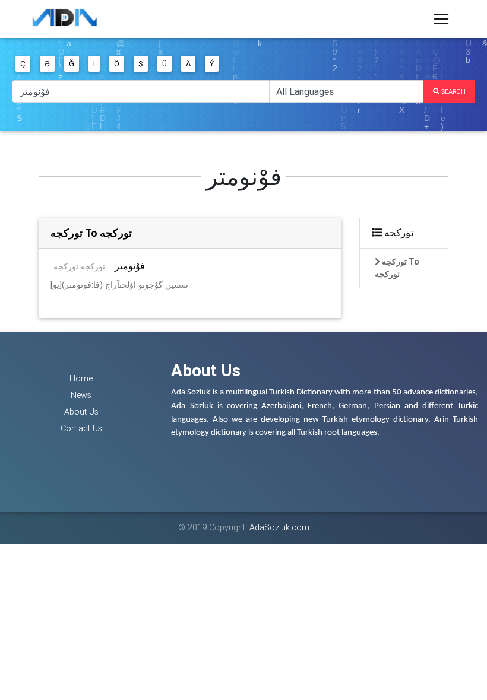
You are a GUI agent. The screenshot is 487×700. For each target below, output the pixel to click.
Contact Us (81, 428)
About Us (81, 411)
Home (81, 378)
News (81, 395)
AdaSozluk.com (279, 527)
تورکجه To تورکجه (91, 233)
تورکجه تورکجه (79, 266)
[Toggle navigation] (441, 19)
